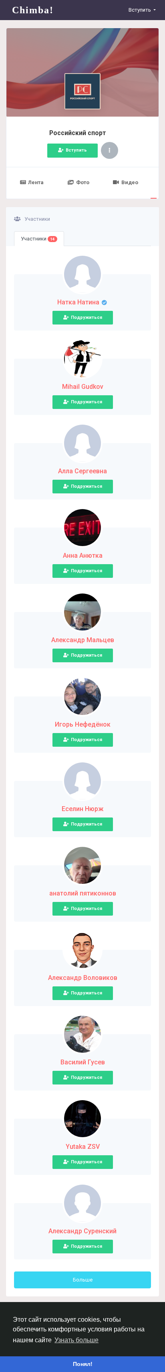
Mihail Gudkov (82, 386)
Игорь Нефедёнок (83, 724)
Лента (36, 182)
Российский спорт (77, 133)
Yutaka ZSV (83, 1146)
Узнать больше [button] (76, 1340)
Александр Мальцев (82, 640)
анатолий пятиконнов (82, 893)
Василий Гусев (82, 1062)
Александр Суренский (82, 1231)
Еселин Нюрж (82, 809)
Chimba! (33, 10)
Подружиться (86, 317)
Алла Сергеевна (82, 471)
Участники (38, 239)
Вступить (76, 150)
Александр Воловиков (82, 978)
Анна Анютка (83, 555)
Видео (129, 182)
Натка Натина (79, 302)
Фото (82, 182)
